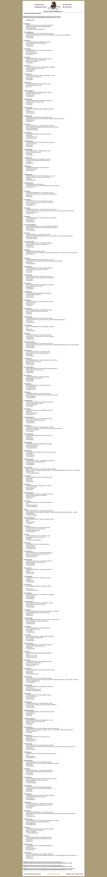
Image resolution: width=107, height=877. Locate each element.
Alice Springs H (29, 90)
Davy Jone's (29, 743)
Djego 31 (28, 827)
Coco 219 (28, 542)
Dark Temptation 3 (30, 718)
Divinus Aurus (29, 819)
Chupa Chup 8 (29, 492)
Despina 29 (28, 785)
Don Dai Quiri (29, 844)
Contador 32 (29, 593)
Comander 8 (29, 576)
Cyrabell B (28, 668)
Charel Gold (29, 442)
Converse (28, 609)
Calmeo (28, 258)
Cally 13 (28, 249)
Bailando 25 (29, 157)
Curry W (28, 651)
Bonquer (28, 191)
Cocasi (27, 534)
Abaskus (28, 23)
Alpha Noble (29, 99)
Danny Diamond (30, 710)
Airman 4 (28, 65)
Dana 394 (28, 693)
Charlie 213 (29, 450)
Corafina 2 (28, 626)
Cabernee (28, 199)
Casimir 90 (28, 350)
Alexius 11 (28, 82)
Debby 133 (28, 752)
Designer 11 (29, 777)
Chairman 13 (29, 400)
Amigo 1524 (29, 107)
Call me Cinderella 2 (31, 224)
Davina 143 (28, 735)
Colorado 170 (29, 551)
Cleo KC (28, 526)
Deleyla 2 (28, 768)
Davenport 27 (29, 727)
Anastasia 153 (29, 141)
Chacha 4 (28, 392)
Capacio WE (29, 275)
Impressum (38, 874)
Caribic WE (28, 291)
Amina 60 (28, 124)
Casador (28, 333)
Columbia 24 (29, 559)
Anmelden (76, 874)
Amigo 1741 (29, 116)
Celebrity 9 (28, 383)
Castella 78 (28, 375)
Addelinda (28, 49)
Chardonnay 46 (29, 434)
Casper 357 (29, 358)
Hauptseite (26, 13)
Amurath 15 (29, 132)
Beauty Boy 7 (29, 174)
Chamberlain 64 (30, 417)
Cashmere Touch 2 (30, 342)
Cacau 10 (28, 208)
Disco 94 (28, 810)
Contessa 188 (29, 601)
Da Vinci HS (29, 676)
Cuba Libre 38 (29, 643)
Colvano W (28, 568)
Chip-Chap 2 (29, 467)
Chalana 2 (28, 409)
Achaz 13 (28, 40)
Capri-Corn (28, 283)
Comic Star (28, 584)
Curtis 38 (28, 660)
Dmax (27, 835)
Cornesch (28, 635)
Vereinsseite (33, 13)
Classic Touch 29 (30, 517)
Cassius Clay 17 (30, 367)
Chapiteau (28, 425)
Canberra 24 (29, 266)
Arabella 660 (29, 149)
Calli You (28, 233)
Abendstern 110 (30, 32)
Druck (72, 874)
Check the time (29, 459)
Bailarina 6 (28, 166)
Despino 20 (28, 794)
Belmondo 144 (29, 182)
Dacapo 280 (29, 685)
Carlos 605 (28, 308)
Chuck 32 (28, 484)
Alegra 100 (28, 74)
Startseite (38, 13)
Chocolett (28, 475)
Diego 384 (28, 802)
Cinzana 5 (28, 501)
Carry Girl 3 (29, 325)
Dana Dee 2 (29, 702)
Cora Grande (29, 618)
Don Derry (28, 852)
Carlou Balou (29, 316)
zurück (81, 874)
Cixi (27, 509)
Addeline (28, 57)
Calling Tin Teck (30, 241)
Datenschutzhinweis (30, 874)
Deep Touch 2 (29, 760)
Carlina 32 (28, 300)
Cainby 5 (28, 216)
